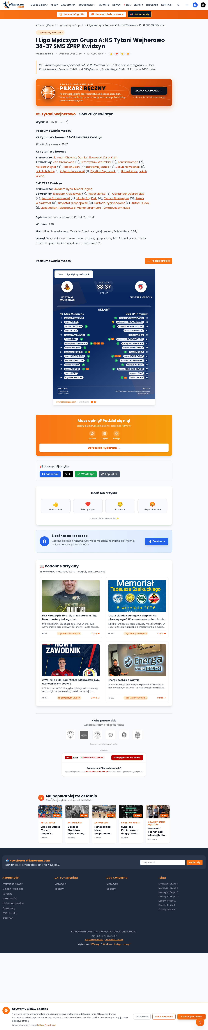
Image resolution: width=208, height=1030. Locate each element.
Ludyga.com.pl (122, 944)
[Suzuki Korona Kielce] (124, 735)
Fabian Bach (71, 167)
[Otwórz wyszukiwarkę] (178, 5)
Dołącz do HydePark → (104, 448)
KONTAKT (167, 4)
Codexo (107, 944)
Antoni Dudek (140, 203)
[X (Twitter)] (203, 4)
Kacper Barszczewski (56, 198)
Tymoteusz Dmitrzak (116, 208)
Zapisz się (194, 862)
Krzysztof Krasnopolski (73, 203)
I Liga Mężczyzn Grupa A (70, 25)
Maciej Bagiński (86, 198)
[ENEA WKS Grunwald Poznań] (70, 735)
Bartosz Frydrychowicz (109, 203)
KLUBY (54, 4)
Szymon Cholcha (64, 157)
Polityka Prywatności (94, 939)
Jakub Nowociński (128, 167)
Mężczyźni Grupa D (168, 896)
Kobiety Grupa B (167, 905)
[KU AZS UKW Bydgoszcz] (97, 735)
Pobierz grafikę (161, 261)
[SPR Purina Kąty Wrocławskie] (111, 735)
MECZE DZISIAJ (39, 4)
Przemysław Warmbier (96, 162)
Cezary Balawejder (116, 198)
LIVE (128, 4)
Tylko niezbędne (164, 1016)
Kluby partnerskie (13, 903)
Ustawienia (142, 1016)
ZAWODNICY (68, 4)
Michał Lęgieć (83, 189)
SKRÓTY (138, 4)
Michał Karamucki (89, 208)
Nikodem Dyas (63, 189)
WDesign (95, 944)
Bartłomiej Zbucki (97, 167)
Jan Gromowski (63, 162)
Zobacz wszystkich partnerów (104, 744)
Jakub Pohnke (45, 171)
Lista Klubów (9, 898)
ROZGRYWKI (86, 4)
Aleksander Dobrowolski (128, 194)
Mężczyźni (60, 884)
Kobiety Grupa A (167, 900)
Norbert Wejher (46, 167)
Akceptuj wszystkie (191, 1016)
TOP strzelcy (10, 913)
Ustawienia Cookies (114, 939)
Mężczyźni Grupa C (168, 892)
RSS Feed (7, 918)
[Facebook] (195, 4)
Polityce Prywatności (46, 1025)
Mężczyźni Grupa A (168, 883)
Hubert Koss (129, 171)
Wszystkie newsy (12, 884)
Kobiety (59, 889)
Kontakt (7, 893)
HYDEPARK (152, 4)
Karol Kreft (110, 157)
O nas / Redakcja (12, 889)
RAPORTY (104, 4)
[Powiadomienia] (187, 5)
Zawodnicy (8, 908)
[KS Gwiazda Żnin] (84, 735)
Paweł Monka (97, 194)
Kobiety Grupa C (167, 909)
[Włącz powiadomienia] (200, 1022)
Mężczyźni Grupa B (168, 888)
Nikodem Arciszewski (67, 194)
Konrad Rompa (128, 162)
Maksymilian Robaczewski (58, 208)
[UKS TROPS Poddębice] (137, 735)
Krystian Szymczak (103, 171)
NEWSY (116, 4)
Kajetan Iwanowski (72, 171)
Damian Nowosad (90, 157)
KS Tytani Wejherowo (56, 114)
